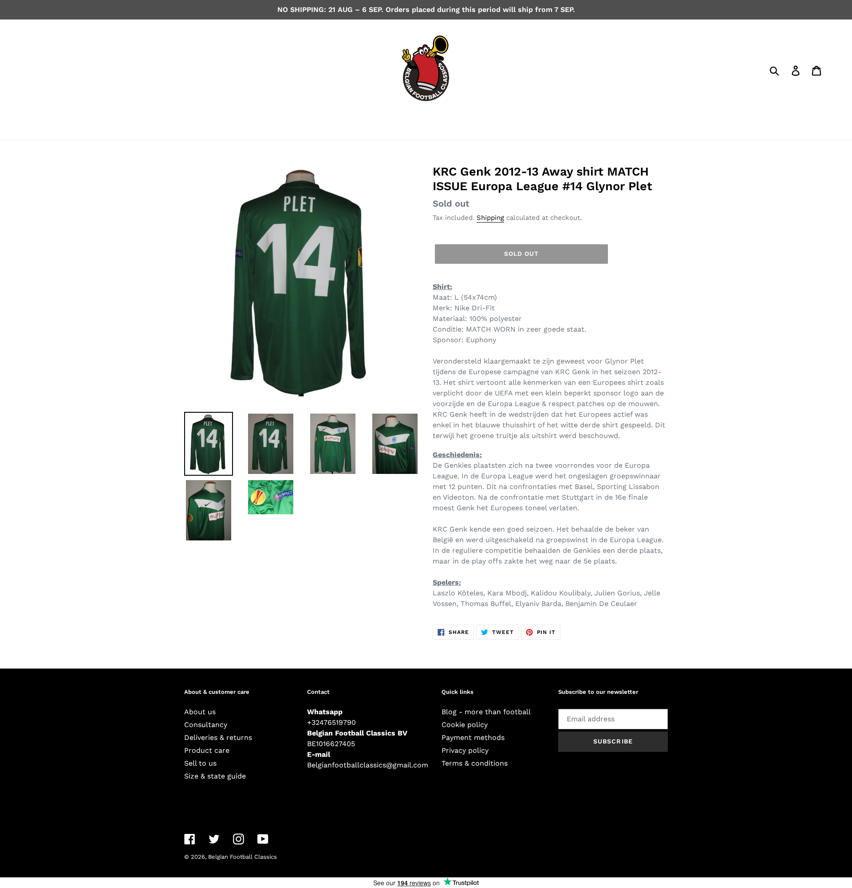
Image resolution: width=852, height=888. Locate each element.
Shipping (490, 218)
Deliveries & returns (218, 737)
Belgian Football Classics (242, 856)
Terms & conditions (475, 763)
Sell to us (200, 763)
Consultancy (205, 724)
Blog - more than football (486, 712)
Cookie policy (465, 724)
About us (200, 712)
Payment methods (473, 737)
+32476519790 (331, 722)
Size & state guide (215, 776)
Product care (206, 750)
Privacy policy (465, 750)
